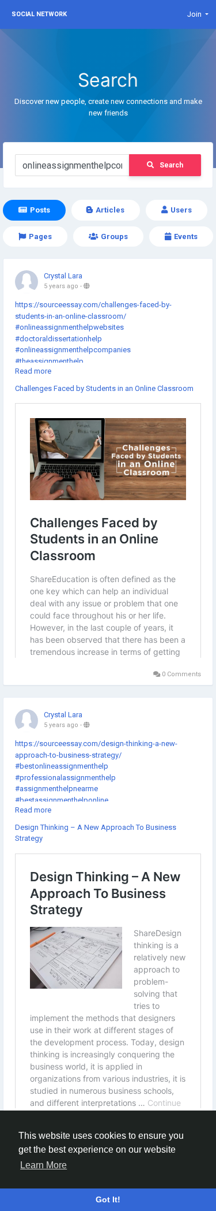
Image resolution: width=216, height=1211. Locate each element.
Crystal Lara (63, 275)
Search (171, 165)
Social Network (39, 14)
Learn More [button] (43, 1165)
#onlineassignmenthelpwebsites (69, 327)
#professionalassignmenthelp (65, 777)
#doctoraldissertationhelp (58, 338)
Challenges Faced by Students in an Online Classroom (104, 388)
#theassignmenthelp (49, 361)
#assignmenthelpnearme (56, 788)
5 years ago (61, 286)
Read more (33, 371)
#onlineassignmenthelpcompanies (73, 349)
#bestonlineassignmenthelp (61, 766)
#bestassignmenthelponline (61, 800)
